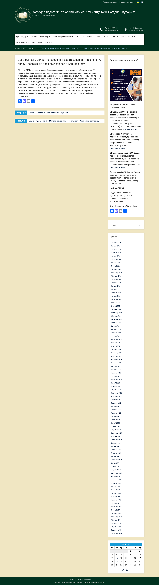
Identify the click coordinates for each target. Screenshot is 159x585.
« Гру (123, 570)
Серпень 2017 (116, 530)
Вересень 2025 (116, 279)
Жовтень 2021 (116, 436)
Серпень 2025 (116, 283)
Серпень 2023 (116, 363)
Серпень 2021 (116, 443)
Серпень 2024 (116, 323)
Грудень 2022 (116, 390)
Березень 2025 (116, 299)
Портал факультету (110, 2)
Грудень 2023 (116, 349)
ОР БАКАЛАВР (86, 37)
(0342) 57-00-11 (111, 28)
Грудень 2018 (116, 513)
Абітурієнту (44, 37)
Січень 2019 (115, 510)
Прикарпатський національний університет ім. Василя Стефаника (77, 582)
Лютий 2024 (115, 343)
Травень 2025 (116, 293)
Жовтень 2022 (116, 396)
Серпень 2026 (116, 242)
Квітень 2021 (115, 456)
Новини (34, 37)
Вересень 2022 (116, 400)
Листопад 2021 (116, 433)
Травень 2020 (116, 483)
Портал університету (127, 2)
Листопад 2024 (116, 313)
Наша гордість (21, 42)
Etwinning (48, 42)
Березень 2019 (116, 506)
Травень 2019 (116, 500)
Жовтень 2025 (116, 276)
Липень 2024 (115, 326)
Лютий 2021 (115, 463)
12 (117, 558)
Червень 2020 (116, 480)
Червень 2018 (116, 523)
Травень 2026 (116, 252)
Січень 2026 (115, 266)
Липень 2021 (115, 446)
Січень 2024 (115, 346)
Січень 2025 (115, 306)
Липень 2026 (115, 246)
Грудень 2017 (116, 527)
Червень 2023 (116, 369)
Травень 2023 (116, 373)
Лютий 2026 (115, 262)
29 (130, 565)
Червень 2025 (116, 289)
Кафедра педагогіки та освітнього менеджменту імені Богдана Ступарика (84, 12)
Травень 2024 (116, 333)
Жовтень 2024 (116, 316)
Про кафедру (21, 37)
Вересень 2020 (116, 476)
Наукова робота (127, 37)
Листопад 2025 (116, 273)
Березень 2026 (116, 259)
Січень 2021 (115, 466)
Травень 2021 (116, 453)
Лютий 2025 (115, 303)
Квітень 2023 (115, 376)
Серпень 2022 (116, 403)
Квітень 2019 (115, 503)
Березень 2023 (116, 379)
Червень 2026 (116, 249)
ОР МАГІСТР (101, 37)
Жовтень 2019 (116, 496)
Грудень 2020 (116, 470)
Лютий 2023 (115, 383)
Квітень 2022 (115, 416)
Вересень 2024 (116, 319)
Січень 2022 (115, 426)
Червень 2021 (116, 450)
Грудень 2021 (116, 430)
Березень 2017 (116, 533)
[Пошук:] (126, 225)
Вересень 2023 (116, 359)
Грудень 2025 (116, 269)
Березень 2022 (116, 420)
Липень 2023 (115, 366)
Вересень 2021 (116, 440)
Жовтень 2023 (116, 356)
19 (117, 561)
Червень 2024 (116, 329)
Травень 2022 (116, 413)
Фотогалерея (37, 42)
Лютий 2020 (115, 486)
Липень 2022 (115, 406)
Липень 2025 (115, 286)
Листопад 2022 (116, 393)
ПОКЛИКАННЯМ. (130, 129)
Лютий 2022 (115, 423)
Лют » (128, 570)
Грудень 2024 (116, 309)
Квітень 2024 (115, 336)
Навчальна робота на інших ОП (64, 37)
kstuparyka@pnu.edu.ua (112, 30)
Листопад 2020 (116, 473)
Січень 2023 (115, 386)
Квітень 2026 (115, 256)
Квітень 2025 (115, 296)
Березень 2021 (116, 460)
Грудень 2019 (116, 493)
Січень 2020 (115, 490)
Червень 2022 (116, 410)
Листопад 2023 (116, 353)
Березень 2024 (116, 339)
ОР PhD (113, 37)
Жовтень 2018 (116, 520)
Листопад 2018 (116, 517)
